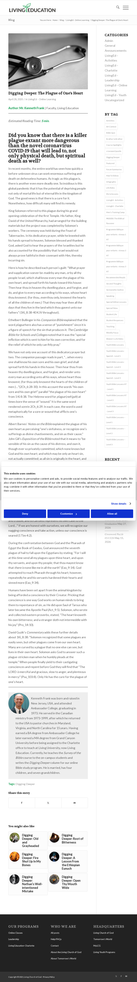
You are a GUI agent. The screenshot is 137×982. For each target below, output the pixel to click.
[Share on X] (48, 803)
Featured (110, 163)
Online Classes (15, 932)
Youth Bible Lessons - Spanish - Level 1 (115, 353)
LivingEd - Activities (114, 200)
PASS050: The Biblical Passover (115, 221)
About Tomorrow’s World (63, 958)
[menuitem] (116, 7)
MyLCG (97, 945)
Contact (55, 945)
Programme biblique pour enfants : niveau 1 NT (116, 234)
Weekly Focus (112, 333)
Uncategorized (114, 100)
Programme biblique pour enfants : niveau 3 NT (116, 266)
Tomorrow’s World (102, 939)
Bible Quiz (110, 133)
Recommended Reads (115, 277)
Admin (109, 41)
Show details (118, 503)
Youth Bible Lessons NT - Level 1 (116, 386)
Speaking (110, 296)
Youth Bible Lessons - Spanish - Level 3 (115, 375)
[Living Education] (32, 7)
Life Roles (110, 188)
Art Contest (111, 127)
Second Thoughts (113, 284)
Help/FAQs (56, 939)
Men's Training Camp (115, 212)
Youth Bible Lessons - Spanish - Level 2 (115, 364)
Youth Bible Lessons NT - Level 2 (116, 397)
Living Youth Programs (104, 952)
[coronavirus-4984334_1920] (48, 61)
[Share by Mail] (74, 803)
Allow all (112, 513)
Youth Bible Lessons (115, 345)
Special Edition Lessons (116, 302)
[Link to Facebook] (121, 976)
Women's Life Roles (114, 339)
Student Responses (114, 320)
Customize (66, 513)
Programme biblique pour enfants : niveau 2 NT (116, 250)
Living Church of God (103, 932)
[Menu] (124, 7)
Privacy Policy (49, 977)
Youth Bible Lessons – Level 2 (115, 431)
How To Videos (112, 176)
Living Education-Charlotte (21, 945)
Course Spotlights (114, 145)
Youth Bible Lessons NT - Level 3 (116, 408)
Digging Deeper (25, 783)
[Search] (116, 7)
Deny (25, 513)
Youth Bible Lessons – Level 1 (115, 419)
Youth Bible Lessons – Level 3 (115, 442)
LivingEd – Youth (115, 95)
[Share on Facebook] (22, 803)
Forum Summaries (114, 169)
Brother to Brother (114, 139)
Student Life (111, 314)
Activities (110, 121)
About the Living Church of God (66, 952)
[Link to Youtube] (126, 976)
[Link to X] (116, 976)
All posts (55, 932)
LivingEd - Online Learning (42, 99)
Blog (11, 20)
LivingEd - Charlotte (114, 206)
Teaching (110, 326)
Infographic (111, 182)
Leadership (13, 939)
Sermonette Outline (115, 290)
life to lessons (112, 194)
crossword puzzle (113, 151)
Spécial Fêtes (112, 308)
